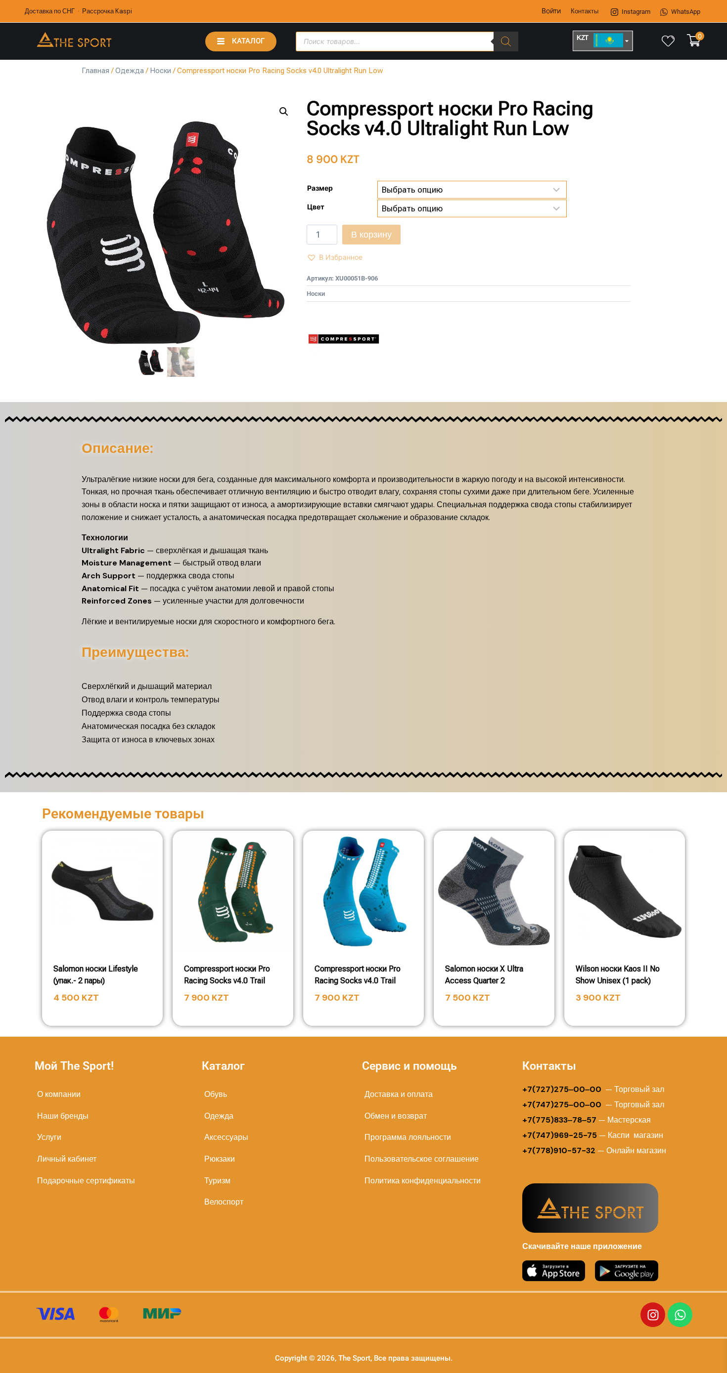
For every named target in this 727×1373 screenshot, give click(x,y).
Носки (160, 70)
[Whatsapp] (680, 1314)
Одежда (129, 70)
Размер (320, 188)
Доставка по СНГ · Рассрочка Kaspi (78, 11)
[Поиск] (506, 41)
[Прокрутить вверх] (688, 1354)
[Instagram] (652, 1314)
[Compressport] (344, 339)
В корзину (371, 235)
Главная (95, 70)
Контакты (584, 11)
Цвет (315, 206)
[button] (284, 112)
